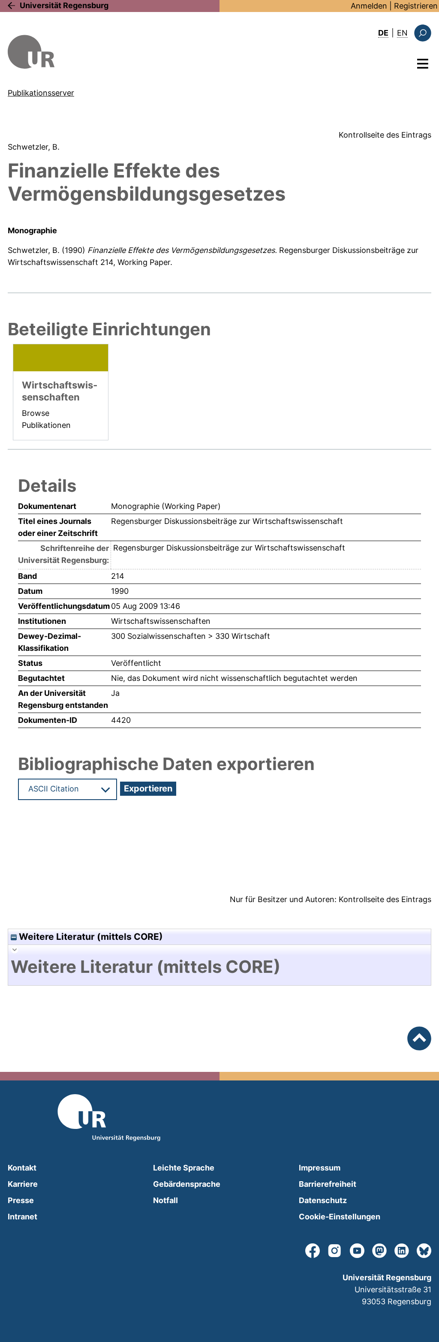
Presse (21, 1200)
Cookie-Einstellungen (339, 1216)
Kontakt (22, 1167)
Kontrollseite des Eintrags (385, 134)
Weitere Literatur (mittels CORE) (90, 936)
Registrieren (416, 5)
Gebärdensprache (186, 1184)
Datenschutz (323, 1200)
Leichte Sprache (183, 1167)
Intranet (22, 1216)
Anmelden (369, 5)
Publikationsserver (41, 92)
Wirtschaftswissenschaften (160, 621)
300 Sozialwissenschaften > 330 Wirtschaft (190, 636)
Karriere (23, 1184)
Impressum (319, 1167)
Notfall (165, 1200)
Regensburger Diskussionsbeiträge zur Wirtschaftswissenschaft (229, 547)
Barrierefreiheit (327, 1184)
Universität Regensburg (64, 5)
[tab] (219, 967)
